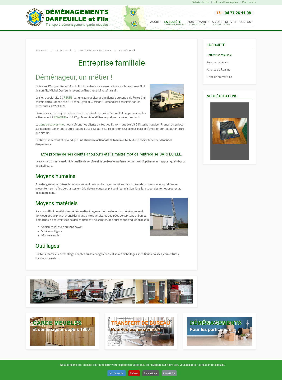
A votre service (224, 23)
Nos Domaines (199, 23)
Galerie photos (200, 2)
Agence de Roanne (218, 69)
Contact (246, 21)
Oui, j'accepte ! (116, 373)
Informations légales (226, 2)
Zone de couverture (219, 76)
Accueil (156, 21)
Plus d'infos (169, 373)
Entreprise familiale (95, 50)
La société (175, 23)
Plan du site (249, 2)
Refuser (134, 373)
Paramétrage (150, 373)
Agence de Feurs (217, 62)
